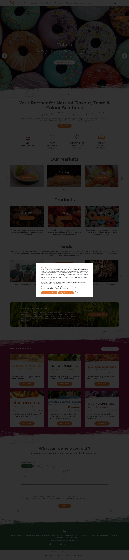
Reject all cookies (66, 293)
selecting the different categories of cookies (54, 288)
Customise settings (83, 293)
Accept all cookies (49, 293)
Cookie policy (57, 284)
